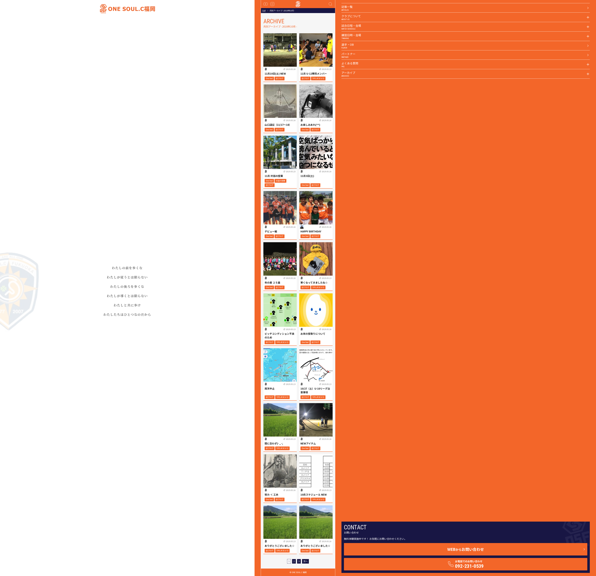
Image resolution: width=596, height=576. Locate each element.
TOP (264, 10)
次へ (305, 561)
